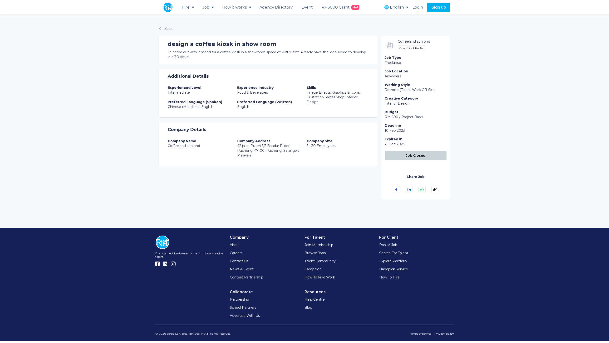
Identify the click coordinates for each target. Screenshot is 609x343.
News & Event (242, 269)
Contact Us (239, 261)
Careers (236, 253)
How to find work (319, 277)
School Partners (243, 307)
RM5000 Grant (339, 7)
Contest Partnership (246, 277)
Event (307, 7)
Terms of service (420, 333)
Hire (186, 7)
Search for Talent (393, 253)
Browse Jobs (315, 253)
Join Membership (318, 245)
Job (205, 7)
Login (418, 7)
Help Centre (314, 299)
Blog (308, 307)
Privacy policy (444, 333)
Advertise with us (245, 315)
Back (167, 28)
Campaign (313, 269)
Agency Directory (276, 7)
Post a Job (388, 245)
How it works (234, 7)
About (235, 245)
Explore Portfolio (393, 261)
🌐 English (394, 7)
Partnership (239, 299)
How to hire (389, 277)
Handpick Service (393, 269)
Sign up (439, 7)
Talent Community (320, 261)
